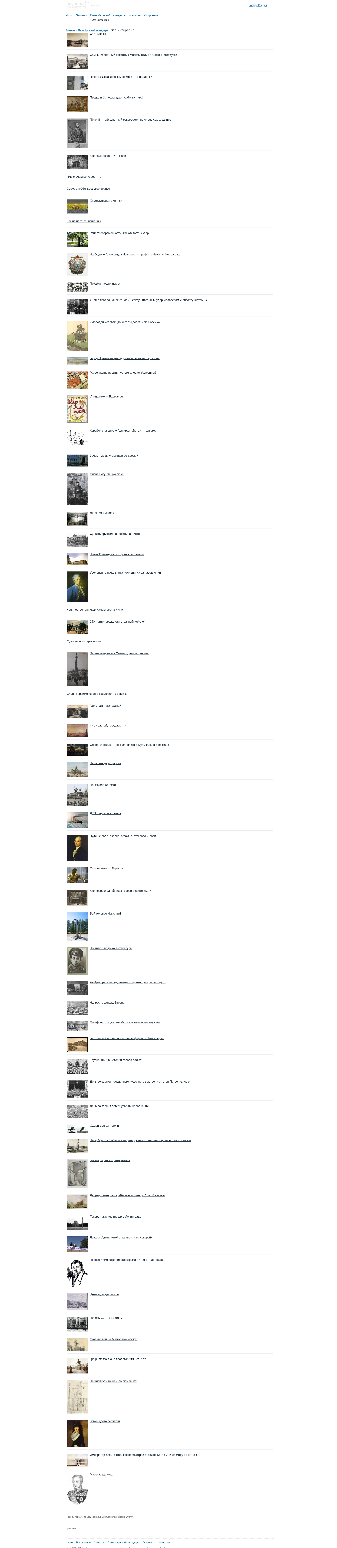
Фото (69, 15)
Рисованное (83, 1542)
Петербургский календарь (108, 15)
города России (258, 5)
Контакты (135, 15)
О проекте (151, 15)
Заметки (81, 15)
